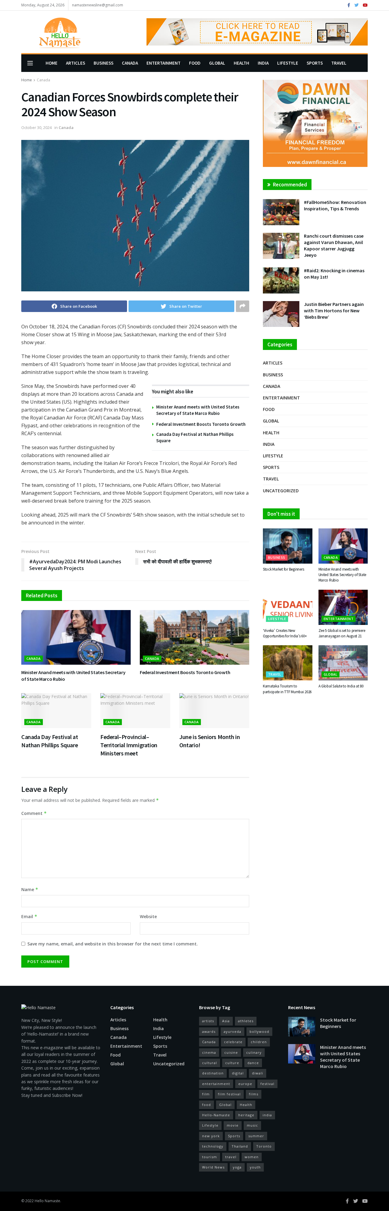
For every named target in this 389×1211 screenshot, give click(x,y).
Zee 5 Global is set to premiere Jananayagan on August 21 (341, 633)
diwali (257, 1073)
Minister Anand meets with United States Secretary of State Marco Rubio (342, 575)
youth (255, 1167)
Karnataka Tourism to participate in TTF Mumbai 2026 (287, 689)
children (259, 1042)
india (267, 1115)
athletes (245, 1021)
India (263, 63)
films (253, 1094)
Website (148, 916)
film (206, 1094)
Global (217, 63)
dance (253, 1062)
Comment (34, 813)
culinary (254, 1052)
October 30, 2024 (36, 127)
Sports (315, 63)
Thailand (240, 1146)
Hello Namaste (47, 1200)
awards (208, 1031)
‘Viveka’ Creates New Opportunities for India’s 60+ (285, 633)
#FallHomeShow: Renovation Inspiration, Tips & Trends (335, 205)
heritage (246, 1115)
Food (195, 63)
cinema (209, 1052)
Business (103, 63)
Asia (226, 1021)
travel (230, 1157)
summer (256, 1136)
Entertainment (163, 63)
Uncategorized (281, 491)
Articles (75, 63)
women (252, 1157)
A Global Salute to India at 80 (340, 686)
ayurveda (232, 1031)
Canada (130, 63)
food (206, 1104)
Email (29, 916)
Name (29, 889)
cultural (209, 1062)
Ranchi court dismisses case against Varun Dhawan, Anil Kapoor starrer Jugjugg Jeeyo (333, 245)
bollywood (259, 1031)
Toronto (264, 1146)
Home (51, 63)
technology (212, 1146)
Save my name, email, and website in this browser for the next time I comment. (112, 944)
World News (213, 1167)
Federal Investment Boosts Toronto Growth (201, 424)
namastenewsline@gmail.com (97, 5)
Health (241, 63)
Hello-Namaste (216, 1115)
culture (232, 1062)
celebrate (233, 1042)
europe (245, 1083)
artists (208, 1021)
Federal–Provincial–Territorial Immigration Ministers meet (128, 745)
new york (211, 1136)
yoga (237, 1167)
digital (238, 1073)
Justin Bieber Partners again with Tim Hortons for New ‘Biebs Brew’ (334, 310)
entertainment (216, 1083)
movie (233, 1125)
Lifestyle (287, 63)
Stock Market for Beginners (283, 569)
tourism (209, 1157)
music (252, 1125)
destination (213, 1073)
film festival (229, 1094)
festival (267, 1083)
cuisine (231, 1052)
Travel (338, 63)
